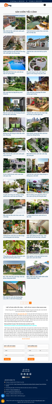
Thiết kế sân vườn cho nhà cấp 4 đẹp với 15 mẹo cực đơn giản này (37, 113)
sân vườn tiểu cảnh (22, 313)
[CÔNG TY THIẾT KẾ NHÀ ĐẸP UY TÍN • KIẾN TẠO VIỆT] (8, 5)
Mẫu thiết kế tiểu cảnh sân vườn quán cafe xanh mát (13, 154)
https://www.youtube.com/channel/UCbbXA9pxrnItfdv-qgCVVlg (20, 325)
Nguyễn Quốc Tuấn (40, 400)
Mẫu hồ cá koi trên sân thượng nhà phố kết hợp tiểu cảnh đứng (14, 113)
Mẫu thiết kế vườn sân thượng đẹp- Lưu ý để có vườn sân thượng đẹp (13, 297)
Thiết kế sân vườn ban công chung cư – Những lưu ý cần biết (38, 175)
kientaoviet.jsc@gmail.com (15, 391)
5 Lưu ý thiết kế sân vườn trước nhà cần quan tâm (13, 175)
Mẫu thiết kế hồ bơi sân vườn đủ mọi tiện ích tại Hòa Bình (13, 72)
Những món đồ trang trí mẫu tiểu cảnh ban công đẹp (14, 134)
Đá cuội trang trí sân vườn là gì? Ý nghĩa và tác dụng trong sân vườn (36, 72)
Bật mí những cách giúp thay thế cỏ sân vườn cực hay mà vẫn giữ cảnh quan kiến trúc (37, 195)
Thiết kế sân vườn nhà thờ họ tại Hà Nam (37, 52)
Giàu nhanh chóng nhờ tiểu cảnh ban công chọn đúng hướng (37, 134)
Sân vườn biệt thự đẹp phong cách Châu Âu (13, 93)
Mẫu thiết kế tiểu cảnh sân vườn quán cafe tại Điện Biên (13, 31)
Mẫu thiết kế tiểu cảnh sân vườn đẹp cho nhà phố (37, 154)
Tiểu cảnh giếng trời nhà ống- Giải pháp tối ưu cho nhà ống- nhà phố (36, 236)
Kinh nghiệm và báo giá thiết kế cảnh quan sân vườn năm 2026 (37, 256)
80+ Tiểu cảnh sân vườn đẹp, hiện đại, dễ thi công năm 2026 (14, 277)
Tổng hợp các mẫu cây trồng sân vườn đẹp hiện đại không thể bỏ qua (14, 256)
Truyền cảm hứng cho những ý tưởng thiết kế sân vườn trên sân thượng (13, 195)
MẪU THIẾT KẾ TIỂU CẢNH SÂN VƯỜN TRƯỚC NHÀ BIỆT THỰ (37, 277)
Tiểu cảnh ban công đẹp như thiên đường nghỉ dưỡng (36, 93)
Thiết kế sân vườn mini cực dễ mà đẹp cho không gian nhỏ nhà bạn (13, 236)
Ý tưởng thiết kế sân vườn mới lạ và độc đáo (37, 216)
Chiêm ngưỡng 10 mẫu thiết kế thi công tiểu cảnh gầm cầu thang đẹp (14, 52)
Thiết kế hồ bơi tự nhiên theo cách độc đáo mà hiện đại (37, 31)
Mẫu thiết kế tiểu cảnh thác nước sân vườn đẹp (13, 216)
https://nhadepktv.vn (15, 389)
